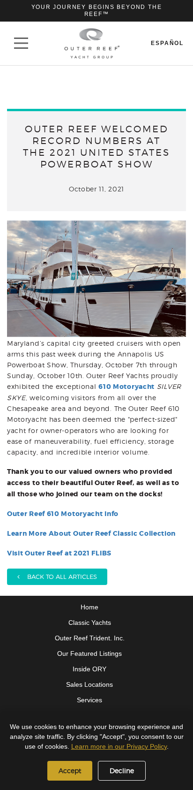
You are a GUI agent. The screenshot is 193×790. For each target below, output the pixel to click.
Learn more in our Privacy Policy (119, 746)
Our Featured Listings (89, 653)
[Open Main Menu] (21, 43)
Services (89, 700)
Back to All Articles (58, 576)
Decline (122, 771)
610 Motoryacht (126, 386)
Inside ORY (89, 669)
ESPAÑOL (167, 43)
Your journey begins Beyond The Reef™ (96, 10)
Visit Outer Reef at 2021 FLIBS (59, 553)
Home (89, 607)
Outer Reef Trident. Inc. (90, 638)
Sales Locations (89, 684)
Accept (70, 771)
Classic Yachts (89, 622)
